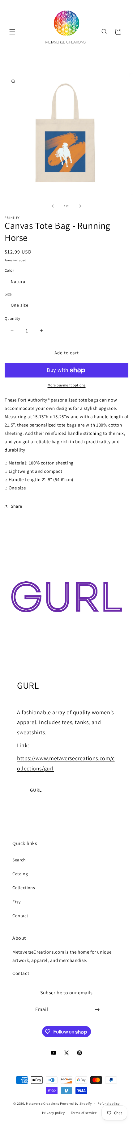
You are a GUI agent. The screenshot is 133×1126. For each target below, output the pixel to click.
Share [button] (16, 506)
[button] (12, 32)
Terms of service (84, 1113)
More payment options (67, 385)
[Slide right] (80, 206)
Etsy (16, 902)
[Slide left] (53, 206)
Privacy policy (53, 1113)
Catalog (20, 873)
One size (19, 305)
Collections (23, 887)
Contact (20, 915)
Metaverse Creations (42, 1103)
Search (19, 860)
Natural (19, 281)
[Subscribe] (97, 1009)
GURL (36, 790)
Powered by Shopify (76, 1103)
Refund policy (108, 1103)
